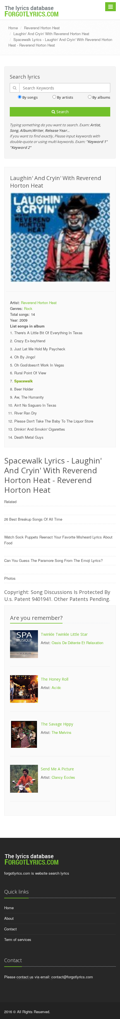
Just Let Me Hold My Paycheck (39, 348)
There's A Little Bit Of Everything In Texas (48, 332)
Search (62, 111)
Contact (10, 928)
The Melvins (61, 732)
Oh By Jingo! (24, 357)
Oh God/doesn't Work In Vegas (39, 365)
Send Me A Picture (57, 768)
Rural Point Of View (30, 372)
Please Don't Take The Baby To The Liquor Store (53, 421)
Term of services (17, 939)
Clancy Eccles (63, 777)
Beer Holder (23, 389)
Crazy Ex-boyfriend (29, 340)
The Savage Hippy (57, 724)
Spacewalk (23, 381)
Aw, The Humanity (29, 397)
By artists (65, 97)
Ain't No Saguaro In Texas (35, 405)
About (9, 918)
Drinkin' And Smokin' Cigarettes (39, 429)
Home (13, 27)
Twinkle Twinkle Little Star (64, 634)
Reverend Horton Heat (42, 27)
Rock (28, 308)
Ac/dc (56, 687)
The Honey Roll (54, 679)
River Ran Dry (25, 413)
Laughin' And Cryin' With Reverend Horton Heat (51, 33)
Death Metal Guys (29, 437)
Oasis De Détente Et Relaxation (77, 642)
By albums (101, 97)
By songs (30, 97)
